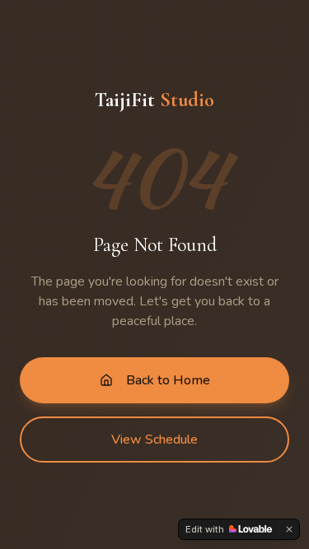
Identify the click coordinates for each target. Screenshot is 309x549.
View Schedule (154, 439)
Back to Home (168, 380)
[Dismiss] (289, 529)
